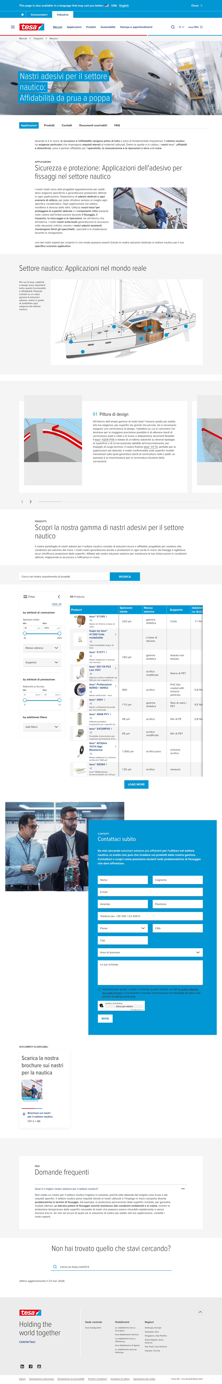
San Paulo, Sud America (156, 1346)
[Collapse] (58, 596)
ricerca (125, 576)
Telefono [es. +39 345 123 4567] (120, 916)
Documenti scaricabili (93, 125)
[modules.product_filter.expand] (56, 647)
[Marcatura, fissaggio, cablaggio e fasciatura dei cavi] (166, 335)
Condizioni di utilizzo (120, 1379)
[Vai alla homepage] (22, 14)
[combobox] (42, 648)
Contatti (67, 125)
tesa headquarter (93, 1327)
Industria (62, 14)
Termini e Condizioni (97, 1379)
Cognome (161, 879)
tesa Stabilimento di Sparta (127, 1345)
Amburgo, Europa (153, 1327)
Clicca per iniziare (124, 1006)
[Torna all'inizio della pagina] (200, 1312)
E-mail (103, 892)
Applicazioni (29, 125)
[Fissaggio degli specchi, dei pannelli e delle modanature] (146, 328)
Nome (103, 879)
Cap (102, 940)
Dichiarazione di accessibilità (71, 1379)
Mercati (23, 38)
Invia (105, 1018)
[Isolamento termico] (186, 326)
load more (136, 784)
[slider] (25, 633)
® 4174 (151, 446)
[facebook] (31, 1367)
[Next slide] (31, 502)
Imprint (22, 1379)
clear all (56, 603)
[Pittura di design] (71, 342)
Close (195, 5)
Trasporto (38, 38)
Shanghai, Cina (152, 1332)
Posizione (160, 904)
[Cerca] (173, 27)
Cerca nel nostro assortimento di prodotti (46, 576)
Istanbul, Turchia (152, 1350)
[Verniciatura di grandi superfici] (83, 352)
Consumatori (39, 14)
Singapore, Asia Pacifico (156, 1335)
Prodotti (49, 125)
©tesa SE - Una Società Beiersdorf (187, 1379)
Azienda (105, 904)
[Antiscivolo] (114, 327)
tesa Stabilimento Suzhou (127, 1334)
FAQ (117, 125)
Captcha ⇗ (137, 1009)
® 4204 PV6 (104, 439)
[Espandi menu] (13, 27)
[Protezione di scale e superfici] (150, 327)
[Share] (90, 621)
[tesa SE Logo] (32, 27)
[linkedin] (22, 1367)
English (124, 5)
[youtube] (39, 1367)
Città (158, 928)
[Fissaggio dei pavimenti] (141, 339)
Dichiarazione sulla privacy (41, 1379)
